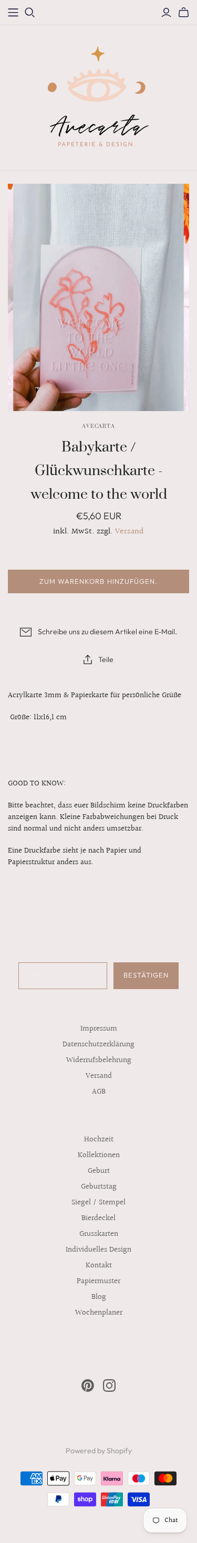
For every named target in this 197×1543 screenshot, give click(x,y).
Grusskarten (98, 1234)
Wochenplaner (98, 1313)
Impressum (98, 1029)
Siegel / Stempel (98, 1202)
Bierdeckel (98, 1218)
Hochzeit (98, 1139)
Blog (98, 1297)
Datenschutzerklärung (98, 1044)
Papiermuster (98, 1281)
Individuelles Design (98, 1250)
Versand (129, 531)
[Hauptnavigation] (13, 12)
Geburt (99, 1171)
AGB (99, 1092)
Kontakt (99, 1265)
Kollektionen (99, 1155)
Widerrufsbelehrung (98, 1060)
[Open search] (30, 12)
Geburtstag (99, 1187)
